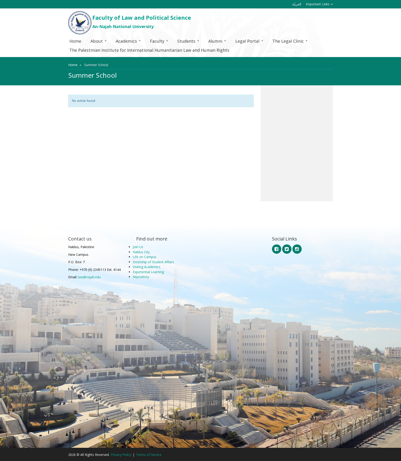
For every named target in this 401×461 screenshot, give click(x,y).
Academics (126, 41)
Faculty (157, 41)
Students (186, 41)
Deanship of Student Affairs (153, 262)
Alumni (215, 41)
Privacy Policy (121, 454)
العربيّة (296, 4)
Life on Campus (144, 257)
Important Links (318, 4)
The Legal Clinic (288, 41)
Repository (141, 277)
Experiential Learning (148, 272)
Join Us (138, 247)
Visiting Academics (146, 267)
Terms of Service (149, 454)
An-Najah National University (123, 26)
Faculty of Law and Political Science (141, 17)
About (97, 41)
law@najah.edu (89, 277)
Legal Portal (247, 41)
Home (75, 41)
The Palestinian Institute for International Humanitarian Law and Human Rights (149, 50)
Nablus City (141, 252)
